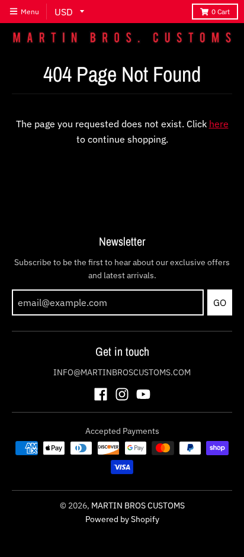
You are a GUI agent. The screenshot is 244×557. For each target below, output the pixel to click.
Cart (220, 11)
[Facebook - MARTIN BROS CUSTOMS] (101, 394)
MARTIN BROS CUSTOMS (138, 505)
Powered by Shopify (122, 519)
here (219, 124)
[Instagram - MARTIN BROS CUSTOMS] (122, 394)
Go (219, 302)
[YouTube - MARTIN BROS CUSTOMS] (143, 394)
